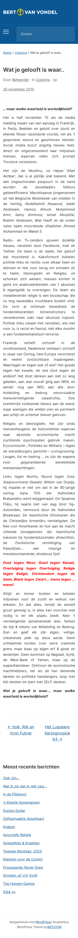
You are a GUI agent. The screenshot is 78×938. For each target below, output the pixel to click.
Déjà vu (9, 892)
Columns (21, 52)
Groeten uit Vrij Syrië (20, 875)
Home (7, 52)
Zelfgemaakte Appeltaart (23, 818)
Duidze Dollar (14, 810)
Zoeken (68, 34)
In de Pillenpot (14, 794)
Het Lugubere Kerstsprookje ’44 (57, 733)
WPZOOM (54, 927)
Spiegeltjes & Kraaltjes (21, 843)
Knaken (9, 827)
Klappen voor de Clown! (22, 859)
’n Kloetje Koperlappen (21, 802)
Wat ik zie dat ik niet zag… (25, 786)
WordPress (43, 922)
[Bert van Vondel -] (39, 12)
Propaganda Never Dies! (23, 867)
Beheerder (20, 80)
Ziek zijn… (11, 778)
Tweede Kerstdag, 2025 (22, 851)
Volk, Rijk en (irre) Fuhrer (20, 730)
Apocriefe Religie (17, 835)
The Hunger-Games (19, 883)
